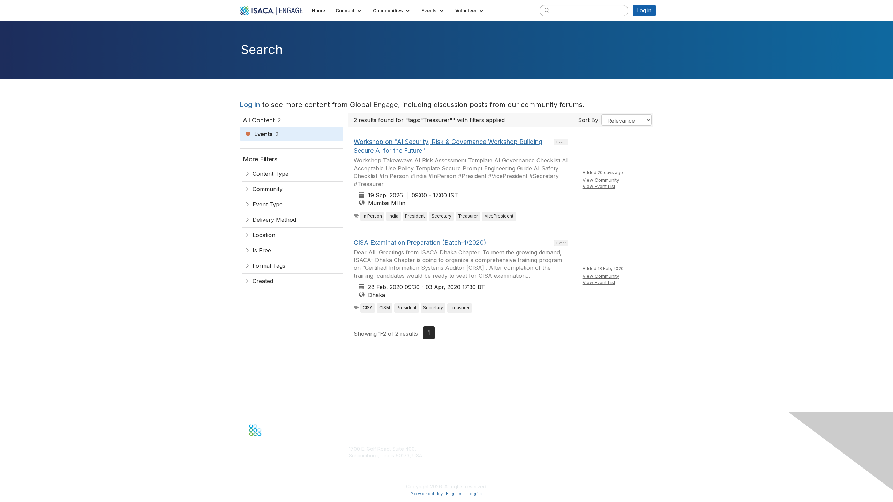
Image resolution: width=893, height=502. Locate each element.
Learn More (462, 475)
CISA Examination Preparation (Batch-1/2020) (420, 242)
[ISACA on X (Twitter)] (259, 441)
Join (454, 461)
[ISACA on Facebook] (251, 441)
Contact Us (361, 476)
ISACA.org (360, 462)
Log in (644, 10)
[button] (349, 10)
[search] (547, 10)
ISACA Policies (566, 462)
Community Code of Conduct (583, 455)
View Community (601, 180)
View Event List (599, 186)
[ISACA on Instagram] (281, 441)
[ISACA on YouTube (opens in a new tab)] (274, 441)
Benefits (458, 468)
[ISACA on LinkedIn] (266, 441)
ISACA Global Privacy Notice (582, 476)
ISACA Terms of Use (573, 469)
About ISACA (564, 449)
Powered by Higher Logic (447, 493)
